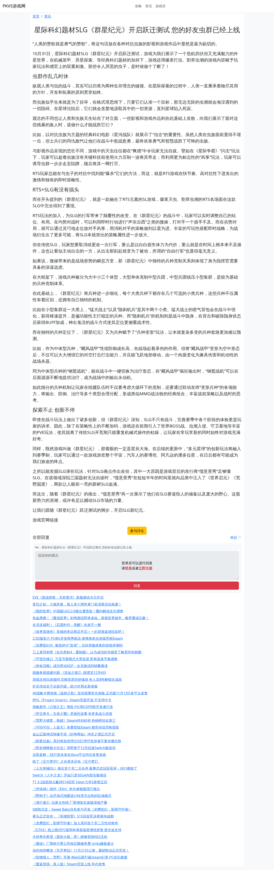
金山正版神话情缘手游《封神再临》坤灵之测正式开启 (74, 734)
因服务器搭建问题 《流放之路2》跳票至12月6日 (69, 672)
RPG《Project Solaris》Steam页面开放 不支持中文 (72, 700)
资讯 (148, 6)
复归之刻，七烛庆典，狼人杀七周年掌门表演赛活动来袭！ (77, 604)
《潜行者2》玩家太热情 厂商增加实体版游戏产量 (70, 802)
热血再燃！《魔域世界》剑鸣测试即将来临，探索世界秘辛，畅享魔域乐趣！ (91, 618)
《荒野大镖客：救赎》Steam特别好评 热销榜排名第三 (74, 720)
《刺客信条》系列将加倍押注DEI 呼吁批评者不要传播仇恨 (77, 741)
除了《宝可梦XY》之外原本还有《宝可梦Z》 (66, 761)
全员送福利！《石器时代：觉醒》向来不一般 (67, 624)
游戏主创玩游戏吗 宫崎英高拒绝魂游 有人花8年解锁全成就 (77, 679)
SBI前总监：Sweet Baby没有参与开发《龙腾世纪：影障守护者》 (82, 809)
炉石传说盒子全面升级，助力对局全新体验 (65, 686)
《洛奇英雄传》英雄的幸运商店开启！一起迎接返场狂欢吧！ (79, 631)
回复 (137, 585)
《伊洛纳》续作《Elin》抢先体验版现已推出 (66, 788)
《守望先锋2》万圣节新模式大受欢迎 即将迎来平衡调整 (75, 659)
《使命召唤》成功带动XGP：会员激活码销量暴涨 (70, 665)
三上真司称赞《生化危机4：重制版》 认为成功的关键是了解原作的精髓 (87, 652)
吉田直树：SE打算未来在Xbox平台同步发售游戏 (69, 754)
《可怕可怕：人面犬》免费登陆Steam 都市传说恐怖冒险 (76, 727)
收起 (234, 537)
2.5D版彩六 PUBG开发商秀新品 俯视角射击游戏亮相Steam (78, 638)
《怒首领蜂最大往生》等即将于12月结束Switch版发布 (74, 747)
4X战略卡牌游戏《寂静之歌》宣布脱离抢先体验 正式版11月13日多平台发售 (90, 693)
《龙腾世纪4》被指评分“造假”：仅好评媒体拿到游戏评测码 (78, 645)
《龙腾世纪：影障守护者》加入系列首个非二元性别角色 (75, 823)
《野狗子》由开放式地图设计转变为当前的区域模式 (72, 795)
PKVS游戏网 (14, 6)
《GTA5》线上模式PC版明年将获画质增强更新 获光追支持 (77, 829)
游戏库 (160, 6)
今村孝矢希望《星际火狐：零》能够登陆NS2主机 (70, 836)
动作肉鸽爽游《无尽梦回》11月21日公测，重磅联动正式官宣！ (81, 850)
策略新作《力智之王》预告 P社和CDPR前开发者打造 (73, 706)
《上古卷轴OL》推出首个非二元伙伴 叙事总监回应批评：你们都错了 (85, 768)
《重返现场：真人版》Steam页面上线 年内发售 (69, 864)
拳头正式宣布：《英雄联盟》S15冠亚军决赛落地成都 (73, 816)
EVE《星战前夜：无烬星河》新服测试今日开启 (68, 597)
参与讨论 (137, 530)
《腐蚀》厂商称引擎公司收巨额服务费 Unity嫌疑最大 (73, 843)
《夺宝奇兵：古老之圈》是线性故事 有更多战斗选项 (72, 713)
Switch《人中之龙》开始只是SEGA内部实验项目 (70, 775)
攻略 (138, 6)
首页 (36, 16)
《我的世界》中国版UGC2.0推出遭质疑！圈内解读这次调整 (78, 611)
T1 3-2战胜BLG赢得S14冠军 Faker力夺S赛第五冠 (70, 782)
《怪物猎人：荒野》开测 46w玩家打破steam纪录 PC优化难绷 (80, 857)
